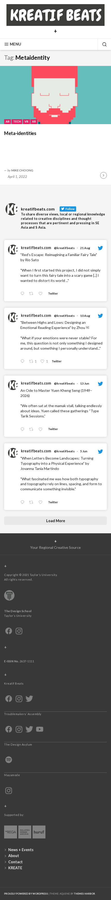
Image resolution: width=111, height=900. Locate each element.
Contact (15, 862)
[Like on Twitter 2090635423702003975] (42, 293)
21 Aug (85, 248)
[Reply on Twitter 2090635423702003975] (23, 293)
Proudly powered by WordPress (26, 893)
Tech (17, 121)
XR (34, 121)
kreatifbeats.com (36, 247)
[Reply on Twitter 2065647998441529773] (23, 429)
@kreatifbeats (64, 248)
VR (26, 121)
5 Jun (83, 451)
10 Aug (85, 316)
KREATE (15, 868)
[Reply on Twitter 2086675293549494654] (23, 361)
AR (8, 121)
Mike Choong (22, 170)
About (13, 855)
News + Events (21, 850)
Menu (15, 44)
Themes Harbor (84, 893)
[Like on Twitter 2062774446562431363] (42, 502)
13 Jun (84, 383)
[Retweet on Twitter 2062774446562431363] (32, 502)
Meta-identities (20, 133)
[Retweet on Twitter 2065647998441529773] (32, 429)
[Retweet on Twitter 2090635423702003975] (32, 293)
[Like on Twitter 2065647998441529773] (42, 429)
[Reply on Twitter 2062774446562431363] (23, 502)
